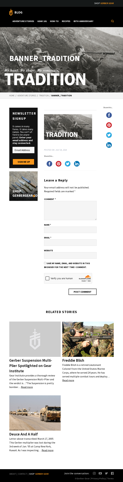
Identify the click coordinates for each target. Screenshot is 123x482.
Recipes (66, 21)
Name (47, 225)
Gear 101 (42, 21)
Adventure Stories (23, 21)
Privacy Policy (98, 478)
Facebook (112, 473)
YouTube (100, 473)
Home (12, 95)
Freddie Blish (73, 360)
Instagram (94, 473)
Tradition (44, 95)
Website (48, 250)
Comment (50, 199)
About (12, 473)
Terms (110, 478)
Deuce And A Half (23, 434)
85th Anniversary (83, 21)
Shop (104, 3)
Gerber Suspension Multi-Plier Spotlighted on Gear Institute (30, 365)
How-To (54, 21)
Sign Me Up (24, 161)
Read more (27, 387)
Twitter (106, 473)
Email (47, 237)
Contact (22, 473)
